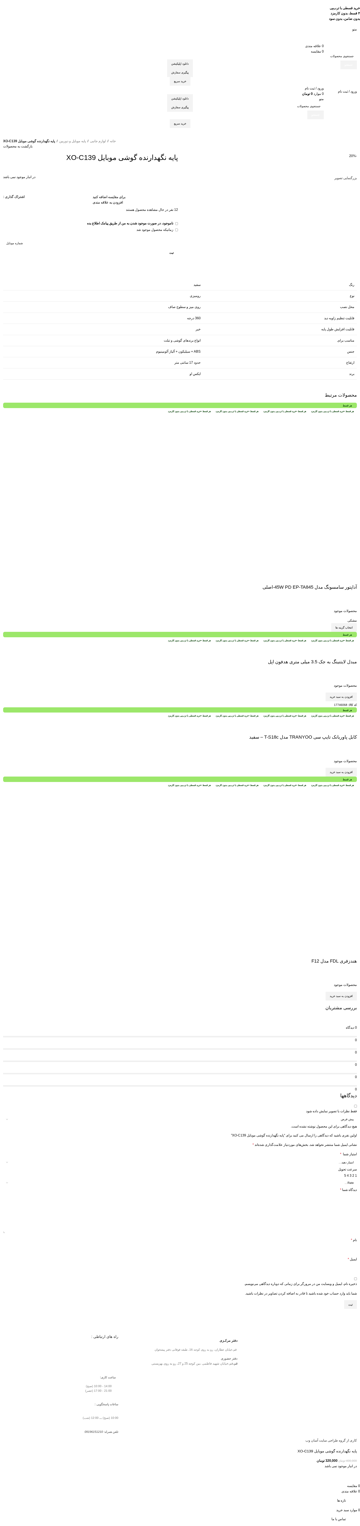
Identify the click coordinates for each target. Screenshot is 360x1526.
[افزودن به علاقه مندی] (329, 579)
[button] (341, 697)
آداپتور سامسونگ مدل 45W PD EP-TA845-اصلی (309, 587)
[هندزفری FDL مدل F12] (277, 867)
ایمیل (352, 1259)
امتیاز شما (348, 1154)
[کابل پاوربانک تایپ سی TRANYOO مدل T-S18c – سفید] (352, 720)
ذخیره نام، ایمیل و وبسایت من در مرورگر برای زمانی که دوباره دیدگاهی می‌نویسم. (300, 1284)
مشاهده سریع (340, 579)
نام (354, 1240)
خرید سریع (180, 81)
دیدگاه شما (348, 1190)
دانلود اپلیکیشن (180, 63)
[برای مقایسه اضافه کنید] (351, 579)
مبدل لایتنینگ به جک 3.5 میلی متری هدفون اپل (312, 661)
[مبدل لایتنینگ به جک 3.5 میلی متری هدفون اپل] (323, 645)
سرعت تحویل (347, 1169)
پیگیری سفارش (180, 72)
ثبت (171, 252)
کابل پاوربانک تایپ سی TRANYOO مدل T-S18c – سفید (303, 737)
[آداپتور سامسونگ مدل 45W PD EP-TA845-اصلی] (277, 493)
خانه (113, 141)
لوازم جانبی (98, 141)
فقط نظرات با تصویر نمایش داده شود (331, 1111)
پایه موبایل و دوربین (72, 141)
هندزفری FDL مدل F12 (334, 961)
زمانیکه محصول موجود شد (155, 229)
